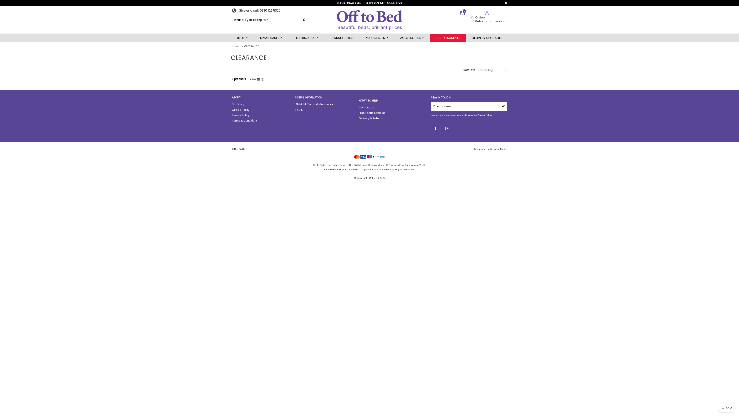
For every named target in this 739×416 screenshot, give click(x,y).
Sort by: (469, 70)
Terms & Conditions (244, 120)
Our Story (238, 104)
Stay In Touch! (441, 97)
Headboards (305, 38)
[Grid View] (258, 79)
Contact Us (366, 107)
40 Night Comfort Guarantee (314, 104)
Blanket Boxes (342, 38)
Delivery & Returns (371, 118)
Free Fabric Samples (372, 113)
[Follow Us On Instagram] (447, 128)
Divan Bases (269, 38)
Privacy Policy (484, 115)
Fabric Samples (448, 38)
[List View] (262, 79)
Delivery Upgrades (487, 38)
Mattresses (375, 38)
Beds (241, 38)
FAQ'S (299, 110)
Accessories (410, 38)
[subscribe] (503, 106)
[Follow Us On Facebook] (435, 128)
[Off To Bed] (369, 20)
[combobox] (266, 20)
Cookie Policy (240, 110)
